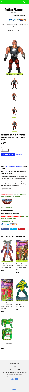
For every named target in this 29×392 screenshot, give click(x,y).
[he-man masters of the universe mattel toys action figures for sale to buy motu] (7, 204)
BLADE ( (6, 171)
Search (14, 366)
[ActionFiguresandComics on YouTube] (16, 379)
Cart (26, 2)
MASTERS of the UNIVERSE (13, 31)
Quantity (3, 147)
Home (2, 31)
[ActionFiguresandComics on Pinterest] (12, 379)
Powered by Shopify (21, 386)
